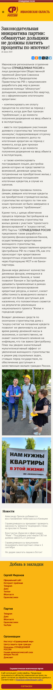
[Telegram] (50, 57)
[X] (43, 57)
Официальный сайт (12, 580)
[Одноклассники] (36, 57)
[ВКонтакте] (33, 57)
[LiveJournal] (46, 57)
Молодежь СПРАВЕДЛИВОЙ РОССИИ (17, 648)
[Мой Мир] (39, 57)
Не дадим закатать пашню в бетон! (22, 552)
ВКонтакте (9, 594)
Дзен (6, 589)
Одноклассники (11, 597)
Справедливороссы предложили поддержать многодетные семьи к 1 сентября (23, 545)
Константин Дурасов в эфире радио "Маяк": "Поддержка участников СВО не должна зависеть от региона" (25, 535)
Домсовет (8, 657)
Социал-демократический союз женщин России (18, 653)
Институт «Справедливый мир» (18, 641)
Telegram (8, 586)
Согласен (26, 686)
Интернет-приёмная (13, 583)
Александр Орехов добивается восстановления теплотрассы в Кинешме (25, 517)
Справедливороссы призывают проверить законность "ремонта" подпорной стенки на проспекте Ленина (25, 526)
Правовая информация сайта (29, 680)
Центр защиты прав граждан (17, 644)
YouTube (7, 625)
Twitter (7, 591)
